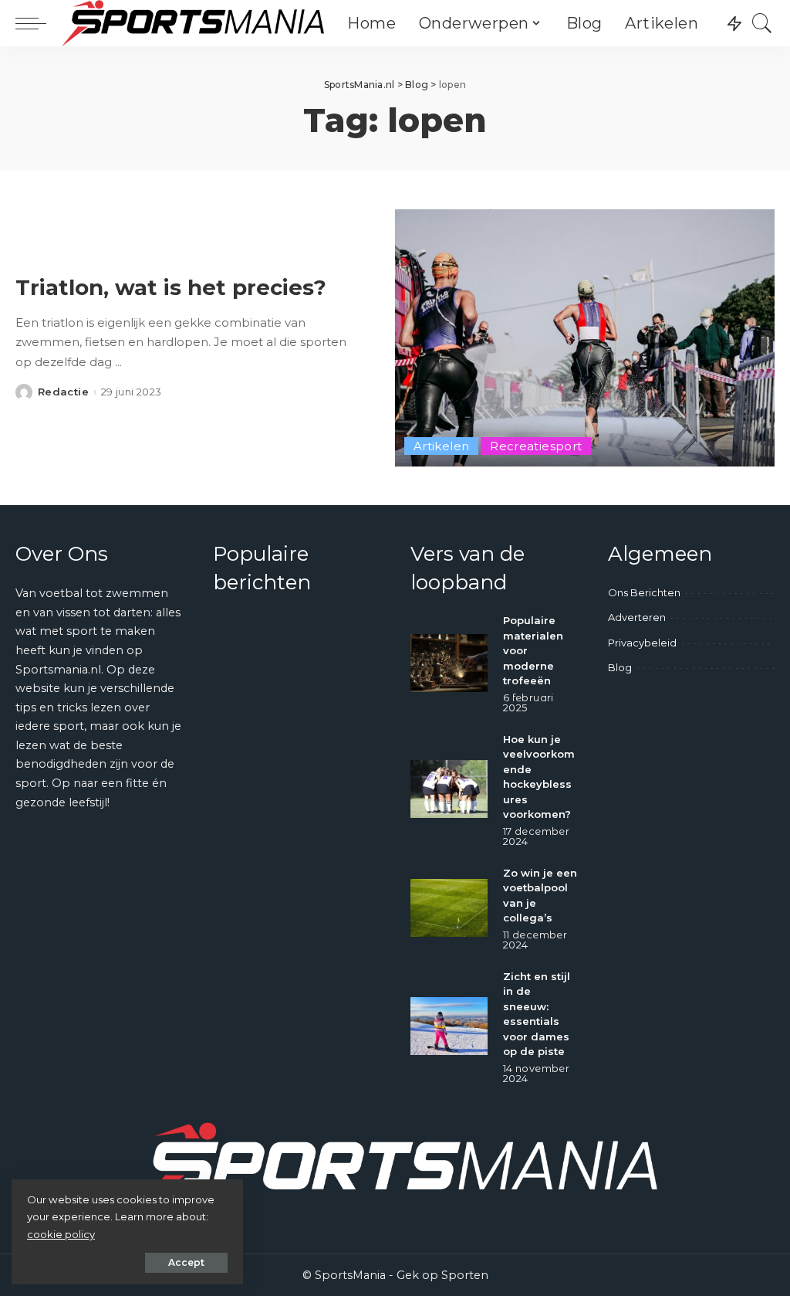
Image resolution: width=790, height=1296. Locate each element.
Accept (186, 1262)
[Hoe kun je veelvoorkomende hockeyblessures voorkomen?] (449, 789)
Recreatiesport (536, 446)
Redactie (63, 392)
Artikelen (441, 446)
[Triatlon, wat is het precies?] (585, 337)
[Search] (762, 23)
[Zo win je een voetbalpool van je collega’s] (449, 908)
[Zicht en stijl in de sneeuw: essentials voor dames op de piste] (449, 1026)
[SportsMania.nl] (193, 23)
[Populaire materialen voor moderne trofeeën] (449, 663)
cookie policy (61, 1234)
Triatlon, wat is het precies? (170, 287)
